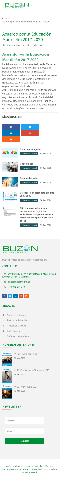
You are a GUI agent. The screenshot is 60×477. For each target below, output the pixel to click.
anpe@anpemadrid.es (19, 282)
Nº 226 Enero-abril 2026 (26, 354)
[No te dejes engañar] (11, 152)
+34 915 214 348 (16, 287)
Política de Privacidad (17, 320)
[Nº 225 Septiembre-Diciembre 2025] (8, 375)
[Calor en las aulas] (11, 181)
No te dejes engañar (30, 149)
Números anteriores (17, 315)
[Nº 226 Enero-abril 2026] (8, 359)
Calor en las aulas (29, 178)
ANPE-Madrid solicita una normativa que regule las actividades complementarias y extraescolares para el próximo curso (36, 214)
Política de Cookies (16, 326)
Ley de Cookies (22, 469)
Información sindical (15, 45)
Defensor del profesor (18, 336)
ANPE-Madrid (13, 331)
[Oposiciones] (11, 167)
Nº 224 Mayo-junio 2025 (26, 387)
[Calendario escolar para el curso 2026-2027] (11, 196)
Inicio (4, 18)
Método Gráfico (32, 472)
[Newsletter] (24, 431)
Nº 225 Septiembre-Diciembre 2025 (31, 370)
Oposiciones (26, 164)
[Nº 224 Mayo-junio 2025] (8, 392)
